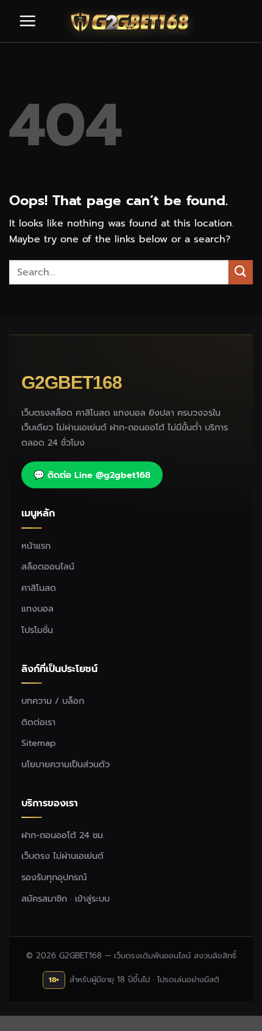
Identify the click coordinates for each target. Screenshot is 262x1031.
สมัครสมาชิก (44, 898)
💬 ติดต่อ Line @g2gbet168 (92, 475)
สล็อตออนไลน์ (47, 566)
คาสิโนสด (38, 588)
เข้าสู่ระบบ (92, 898)
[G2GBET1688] (131, 21)
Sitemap (38, 743)
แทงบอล (37, 608)
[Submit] (240, 272)
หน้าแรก (36, 545)
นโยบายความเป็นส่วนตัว (65, 764)
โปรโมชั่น (37, 630)
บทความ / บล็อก (52, 700)
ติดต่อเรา (38, 722)
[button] (27, 21)
